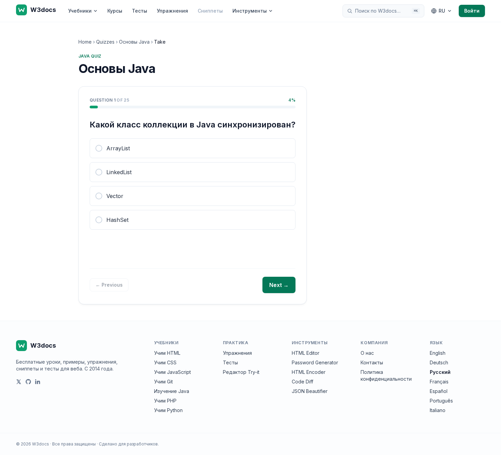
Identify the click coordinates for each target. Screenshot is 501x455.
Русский (440, 372)
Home (85, 42)
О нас (367, 353)
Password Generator (315, 362)
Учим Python (168, 410)
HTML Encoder (308, 372)
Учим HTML (167, 353)
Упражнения (172, 11)
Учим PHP (165, 401)
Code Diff (302, 381)
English (437, 353)
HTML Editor (305, 353)
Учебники (80, 11)
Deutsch (439, 362)
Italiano (437, 410)
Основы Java (134, 42)
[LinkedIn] (38, 381)
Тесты (139, 11)
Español (438, 391)
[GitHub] (28, 381)
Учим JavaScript (172, 372)
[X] (18, 381)
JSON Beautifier (310, 391)
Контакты (372, 362)
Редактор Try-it (241, 372)
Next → (279, 285)
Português (441, 401)
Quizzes (105, 42)
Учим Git (163, 381)
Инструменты (249, 11)
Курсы (114, 11)
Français (439, 381)
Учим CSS (165, 362)
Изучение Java (171, 391)
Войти (472, 11)
